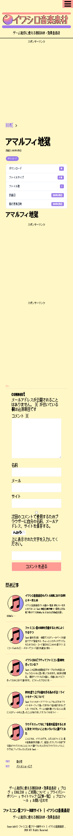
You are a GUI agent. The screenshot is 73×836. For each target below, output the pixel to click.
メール (16, 481)
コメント (20, 416)
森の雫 (19, 761)
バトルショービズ (24, 766)
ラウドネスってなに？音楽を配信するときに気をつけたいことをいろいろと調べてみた (45, 729)
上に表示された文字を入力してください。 (35, 542)
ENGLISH (19, 792)
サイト (16, 496)
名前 (15, 465)
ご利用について (37, 792)
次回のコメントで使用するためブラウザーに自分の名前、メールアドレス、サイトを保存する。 (35, 521)
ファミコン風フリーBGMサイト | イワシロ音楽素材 (36, 810)
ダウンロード (12, 158)
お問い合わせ (40, 800)
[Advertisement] (36, 80)
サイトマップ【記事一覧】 (36, 796)
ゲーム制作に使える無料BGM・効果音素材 (32, 788)
